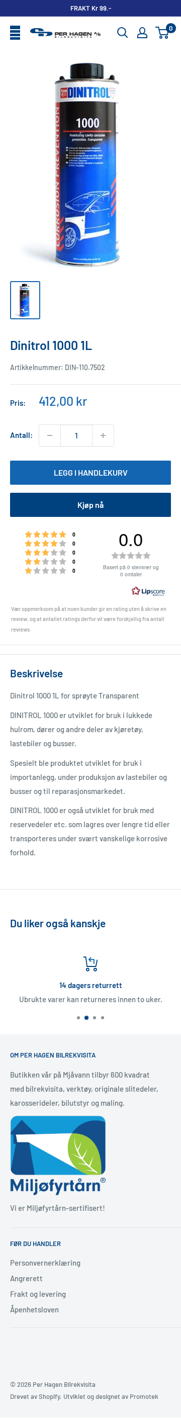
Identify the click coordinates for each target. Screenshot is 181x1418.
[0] (162, 33)
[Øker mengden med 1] (103, 435)
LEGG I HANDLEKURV (91, 472)
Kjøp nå (90, 504)
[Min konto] (142, 32)
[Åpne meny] (15, 33)
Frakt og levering (38, 1293)
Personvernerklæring (45, 1262)
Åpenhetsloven (34, 1309)
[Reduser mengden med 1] (49, 435)
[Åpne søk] (122, 32)
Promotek (144, 1396)
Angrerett (26, 1278)
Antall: (21, 434)
